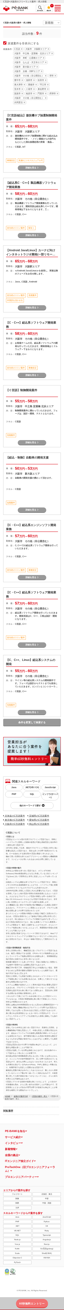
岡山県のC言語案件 (38, 824)
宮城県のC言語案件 (38, 815)
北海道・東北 (46, 1194)
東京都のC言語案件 (14, 820)
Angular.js (47, 1240)
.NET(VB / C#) (32, 787)
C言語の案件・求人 (39, 1096)
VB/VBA (46, 1258)
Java (13, 787)
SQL (32, 794)
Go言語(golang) (46, 1249)
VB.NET (17, 1231)
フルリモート (17, 1194)
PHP (14, 794)
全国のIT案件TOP (21, 1096)
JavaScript (50, 787)
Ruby (47, 1231)
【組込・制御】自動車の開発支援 (27, 457)
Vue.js (17, 1244)
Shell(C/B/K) (47, 1253)
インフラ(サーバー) (50, 795)
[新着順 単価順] (52, 22)
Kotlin (17, 1249)
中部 (47, 1199)
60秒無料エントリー (32, 1303)
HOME (7, 1096)
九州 (17, 1208)
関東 (17, 1199)
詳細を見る (31, 167)
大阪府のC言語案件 (14, 824)
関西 (17, 1203)
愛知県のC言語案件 (38, 820)
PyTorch (17, 1262)
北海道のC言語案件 (14, 815)
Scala (17, 1253)
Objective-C (17, 1258)
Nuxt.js (46, 1244)
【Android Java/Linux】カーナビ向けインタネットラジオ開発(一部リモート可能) (30, 254)
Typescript (47, 1235)
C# (47, 1226)
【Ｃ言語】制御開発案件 (21, 390)
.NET (17, 1226)
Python (47, 1222)
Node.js (17, 1240)
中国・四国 (46, 1203)
